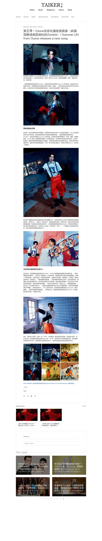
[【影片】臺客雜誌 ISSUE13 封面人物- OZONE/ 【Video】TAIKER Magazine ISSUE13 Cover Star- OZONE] (27, 415)
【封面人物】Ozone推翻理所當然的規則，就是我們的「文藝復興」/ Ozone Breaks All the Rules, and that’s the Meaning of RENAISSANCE (51, 424)
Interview (26, 17)
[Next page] (60, 498)
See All (84, 406)
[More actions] (78, 27)
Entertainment (55, 17)
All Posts (18, 17)
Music (25, 387)
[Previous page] (41, 498)
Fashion (33, 17)
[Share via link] (35, 396)
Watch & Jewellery (43, 17)
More (72, 17)
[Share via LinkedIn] (31, 396)
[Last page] (63, 498)
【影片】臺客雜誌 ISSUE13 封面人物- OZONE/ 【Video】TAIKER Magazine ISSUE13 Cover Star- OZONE (27, 424)
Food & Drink (65, 17)
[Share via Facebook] (24, 396)
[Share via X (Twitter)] (27, 396)
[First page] (38, 498)
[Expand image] (32, 353)
